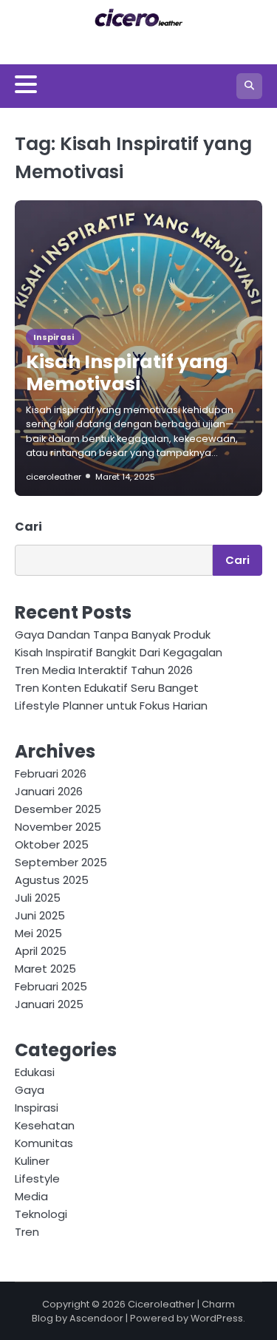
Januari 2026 (49, 791)
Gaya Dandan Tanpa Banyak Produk (113, 634)
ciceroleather (53, 477)
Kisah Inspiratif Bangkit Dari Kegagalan (118, 652)
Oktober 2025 (52, 844)
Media (31, 1196)
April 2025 (40, 951)
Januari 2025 (49, 1004)
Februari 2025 (51, 986)
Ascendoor (96, 1318)
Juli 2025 (38, 897)
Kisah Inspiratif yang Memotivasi (127, 373)
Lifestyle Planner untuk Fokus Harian (111, 705)
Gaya (29, 1090)
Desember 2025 (58, 809)
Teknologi (41, 1214)
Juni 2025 (40, 915)
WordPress (217, 1318)
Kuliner (32, 1161)
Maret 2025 (45, 968)
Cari (28, 526)
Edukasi (35, 1072)
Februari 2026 (50, 773)
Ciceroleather (161, 1304)
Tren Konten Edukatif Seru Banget (107, 687)
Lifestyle (37, 1178)
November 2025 (58, 826)
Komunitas (44, 1143)
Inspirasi (53, 337)
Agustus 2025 (52, 880)
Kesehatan (45, 1125)
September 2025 (61, 862)
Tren (27, 1231)
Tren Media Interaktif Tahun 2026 (104, 670)
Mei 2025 (38, 933)
